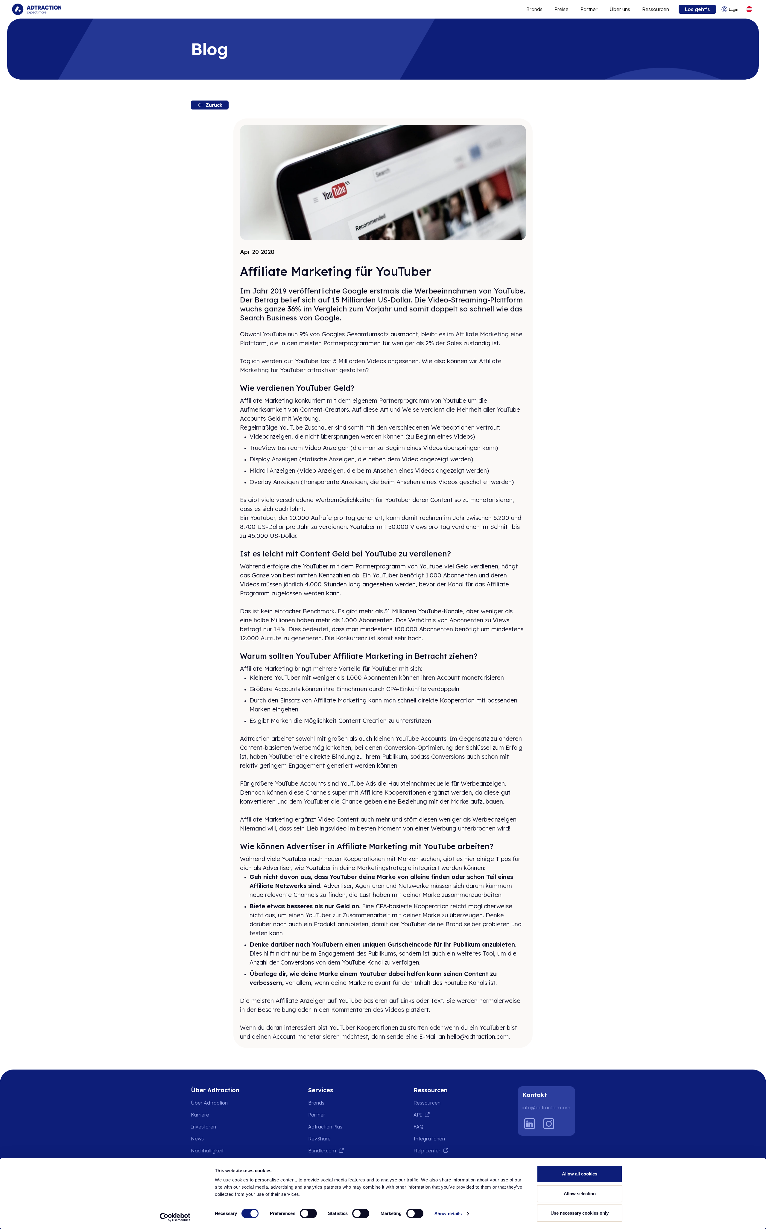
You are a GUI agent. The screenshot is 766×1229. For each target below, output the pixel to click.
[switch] (308, 1213)
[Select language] (749, 9)
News (197, 1139)
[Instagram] (549, 1124)
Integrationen (429, 1139)
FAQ (418, 1127)
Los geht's (697, 9)
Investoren (203, 1127)
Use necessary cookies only (580, 1213)
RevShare (319, 1139)
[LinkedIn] (529, 1124)
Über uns (620, 9)
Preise (561, 9)
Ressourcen (655, 9)
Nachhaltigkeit (207, 1151)
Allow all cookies (579, 1173)
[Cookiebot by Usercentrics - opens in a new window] (175, 1217)
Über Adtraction (209, 1103)
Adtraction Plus (325, 1127)
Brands (534, 9)
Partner (589, 9)
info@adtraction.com (546, 1108)
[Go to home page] (36, 9)
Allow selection (580, 1193)
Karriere (200, 1115)
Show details (448, 1213)
